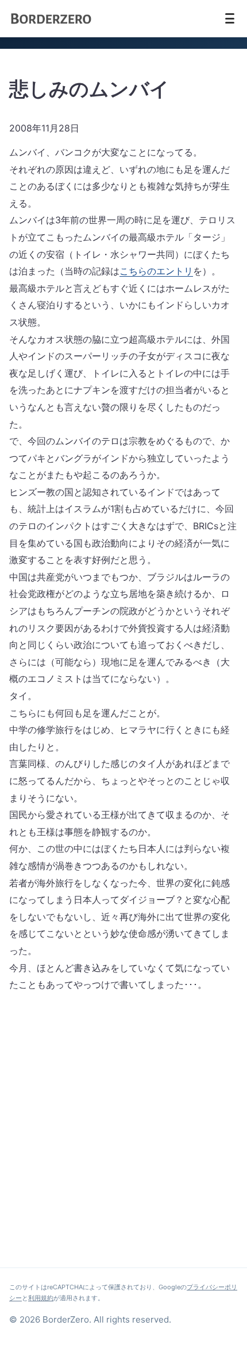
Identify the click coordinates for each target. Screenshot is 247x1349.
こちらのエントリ (156, 271)
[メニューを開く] (230, 18)
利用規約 (40, 1298)
